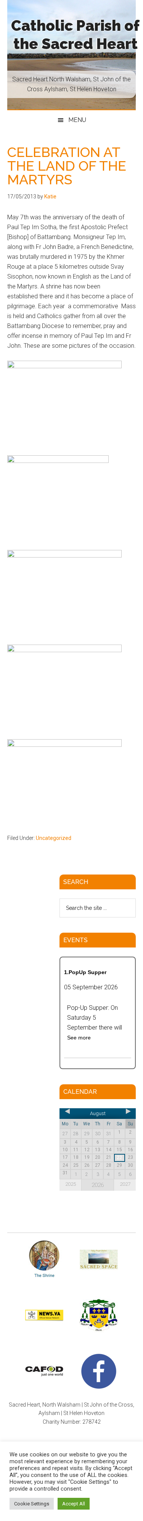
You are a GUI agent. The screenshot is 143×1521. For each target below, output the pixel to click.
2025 (70, 1184)
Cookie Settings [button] (31, 1504)
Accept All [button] (73, 1504)
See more (79, 1038)
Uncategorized (53, 838)
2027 (125, 1184)
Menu (77, 120)
